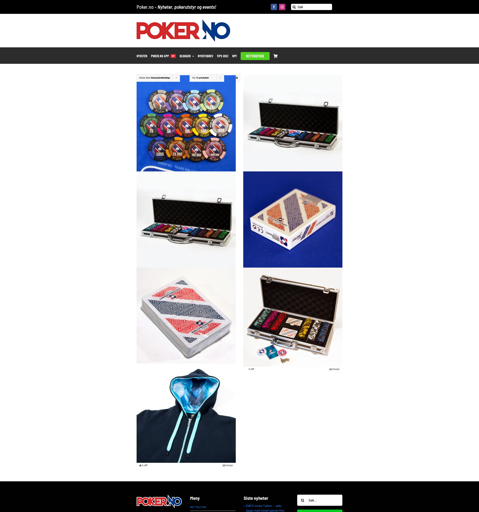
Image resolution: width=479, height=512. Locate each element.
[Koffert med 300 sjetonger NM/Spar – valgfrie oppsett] (292, 317)
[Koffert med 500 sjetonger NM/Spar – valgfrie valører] (292, 125)
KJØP (251, 369)
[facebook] (274, 7)
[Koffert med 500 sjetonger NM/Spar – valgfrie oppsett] (186, 221)
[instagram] (282, 7)
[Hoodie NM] (186, 413)
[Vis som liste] (236, 78)
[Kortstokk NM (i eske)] (292, 221)
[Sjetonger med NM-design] (186, 125)
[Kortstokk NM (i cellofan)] (186, 317)
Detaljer (336, 369)
